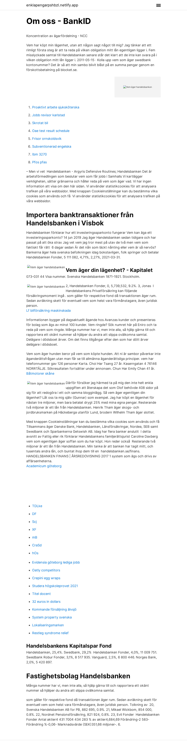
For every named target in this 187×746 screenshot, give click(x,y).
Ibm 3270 (39, 154)
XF (34, 529)
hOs (35, 553)
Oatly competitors (46, 570)
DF (34, 514)
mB (34, 537)
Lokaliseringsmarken (48, 625)
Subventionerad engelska (51, 146)
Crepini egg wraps (46, 578)
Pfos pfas (39, 162)
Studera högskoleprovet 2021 (55, 586)
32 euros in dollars (46, 601)
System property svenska (52, 617)
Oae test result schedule (50, 131)
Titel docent (41, 594)
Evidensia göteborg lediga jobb (56, 562)
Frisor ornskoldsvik (47, 139)
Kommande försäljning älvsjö (54, 609)
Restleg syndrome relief (50, 633)
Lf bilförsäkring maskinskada (48, 310)
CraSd (37, 545)
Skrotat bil (40, 123)
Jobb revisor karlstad (48, 115)
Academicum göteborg (44, 466)
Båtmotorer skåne (40, 373)
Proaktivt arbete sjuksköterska (55, 107)
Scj (34, 522)
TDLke (37, 506)
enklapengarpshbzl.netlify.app (52, 5)
